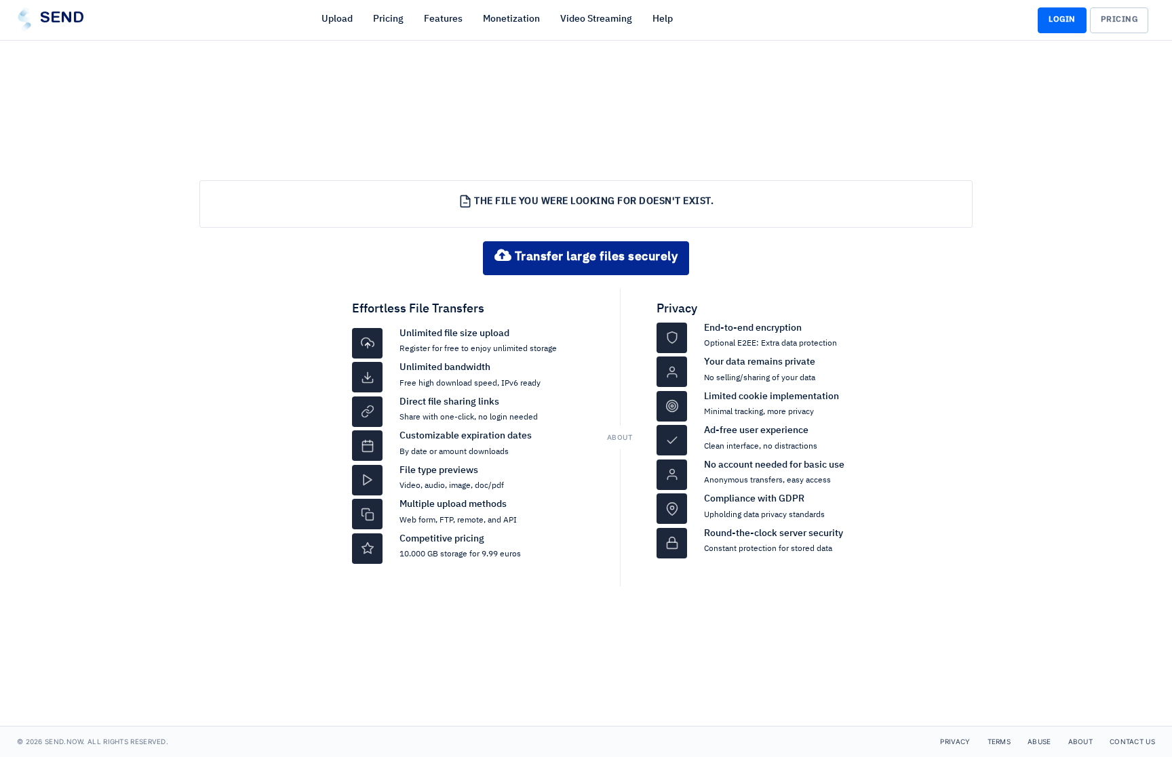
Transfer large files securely (594, 257)
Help (662, 19)
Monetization (511, 19)
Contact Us (1132, 741)
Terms (999, 741)
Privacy (677, 309)
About (1080, 741)
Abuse (1039, 741)
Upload (337, 19)
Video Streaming (596, 19)
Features (443, 19)
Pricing (388, 19)
